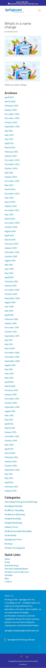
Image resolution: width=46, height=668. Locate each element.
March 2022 (10, 202)
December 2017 (12, 327)
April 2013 (9, 482)
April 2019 (9, 277)
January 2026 (11, 110)
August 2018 (10, 302)
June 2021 (9, 214)
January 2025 (11, 156)
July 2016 (9, 369)
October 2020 (11, 227)
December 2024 (12, 160)
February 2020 (11, 244)
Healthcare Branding (14, 510)
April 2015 (9, 424)
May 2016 (9, 378)
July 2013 (9, 474)
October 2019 (11, 256)
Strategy (9, 543)
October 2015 (11, 403)
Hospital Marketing (13, 523)
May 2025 (9, 139)
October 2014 (11, 440)
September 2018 (12, 298)
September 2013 (12, 470)
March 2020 (10, 239)
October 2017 (11, 331)
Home (7, 559)
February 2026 (11, 105)
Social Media (10, 535)
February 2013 (11, 486)
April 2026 (9, 97)
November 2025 (12, 118)
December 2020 (12, 223)
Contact (8, 581)
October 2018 (11, 294)
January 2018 (10, 323)
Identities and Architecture (17, 572)
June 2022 (9, 198)
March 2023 (10, 189)
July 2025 (9, 131)
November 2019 (12, 252)
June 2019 (9, 269)
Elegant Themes (23, 661)
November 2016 (12, 357)
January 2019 (11, 285)
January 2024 (11, 177)
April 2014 (9, 449)
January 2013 (10, 491)
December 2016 (12, 352)
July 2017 (9, 340)
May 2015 (9, 419)
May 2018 (9, 311)
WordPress (23, 664)
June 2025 (9, 135)
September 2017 (12, 336)
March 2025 (10, 147)
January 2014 (11, 461)
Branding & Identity (13, 506)
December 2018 (12, 290)
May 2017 (9, 344)
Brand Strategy (12, 565)
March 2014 (10, 453)
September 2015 (12, 407)
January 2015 (10, 432)
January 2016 (11, 394)
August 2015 (10, 411)
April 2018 (9, 315)
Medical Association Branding (18, 531)
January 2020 (11, 248)
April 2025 (9, 143)
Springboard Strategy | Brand (21, 639)
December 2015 (12, 398)
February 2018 (11, 319)
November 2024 (12, 164)
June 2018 (9, 306)
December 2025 (12, 114)
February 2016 (11, 390)
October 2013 (11, 465)
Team (7, 562)
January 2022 (11, 206)
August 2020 (10, 231)
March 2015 (10, 428)
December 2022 (12, 193)
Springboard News (13, 539)
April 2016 (9, 382)
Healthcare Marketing (15, 514)
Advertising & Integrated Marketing (21, 502)
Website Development (15, 548)
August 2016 (10, 365)
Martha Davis (12, 32)
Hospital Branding (13, 518)
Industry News (11, 527)
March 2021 (10, 218)
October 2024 (11, 168)
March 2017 (10, 348)
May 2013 (9, 478)
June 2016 (9, 373)
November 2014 (12, 436)
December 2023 (12, 181)
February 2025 (11, 152)
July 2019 (9, 264)
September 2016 (12, 361)
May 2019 (9, 273)
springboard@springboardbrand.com (22, 630)
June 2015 (9, 415)
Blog (7, 578)
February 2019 (11, 281)
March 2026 (10, 101)
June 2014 (9, 445)
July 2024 (9, 172)
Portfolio (9, 575)
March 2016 (10, 386)
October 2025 (11, 122)
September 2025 (12, 126)
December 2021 (12, 210)
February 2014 (11, 457)
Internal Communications (16, 568)
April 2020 (9, 235)
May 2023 (9, 185)
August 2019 (10, 260)
